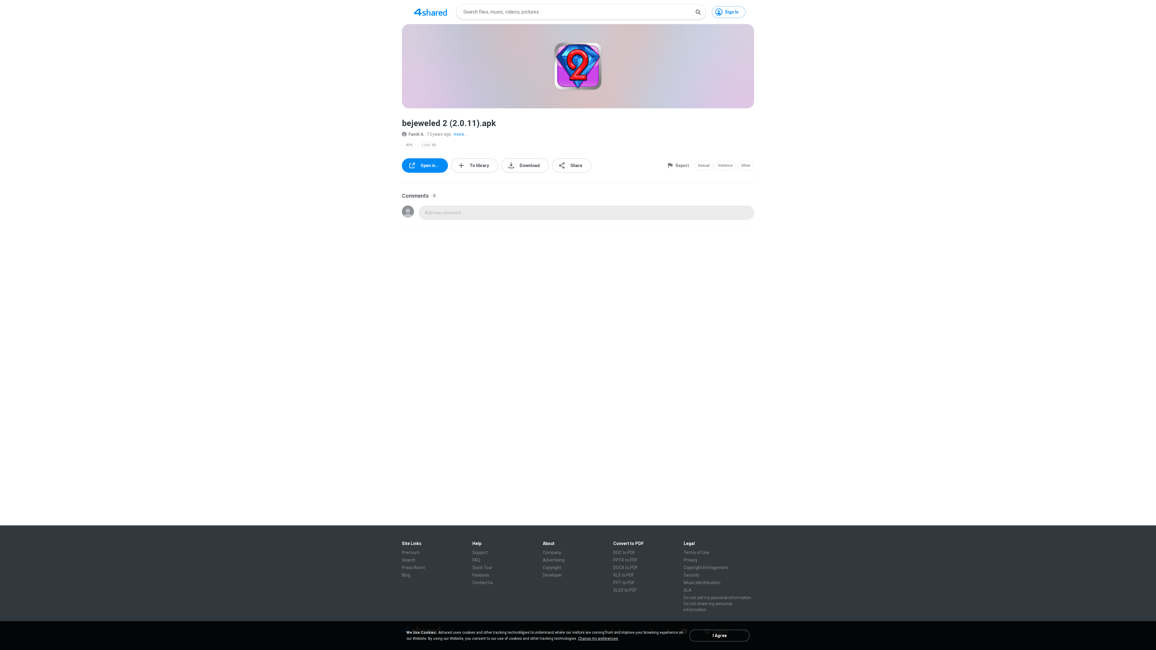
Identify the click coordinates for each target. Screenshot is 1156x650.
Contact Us (482, 582)
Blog (406, 575)
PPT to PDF (624, 582)
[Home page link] (430, 12)
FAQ (476, 560)
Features (480, 575)
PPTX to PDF (625, 560)
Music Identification (702, 582)
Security (691, 575)
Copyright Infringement (706, 567)
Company (552, 552)
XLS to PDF (623, 575)
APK (409, 145)
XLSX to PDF (625, 590)
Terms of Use (696, 552)
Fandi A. (416, 134)
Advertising (553, 560)
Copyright (552, 567)
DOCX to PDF (625, 567)
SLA (687, 590)
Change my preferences (598, 638)
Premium (411, 552)
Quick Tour (482, 567)
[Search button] (698, 12)
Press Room (413, 567)
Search (408, 560)
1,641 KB (428, 145)
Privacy (691, 560)
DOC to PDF (624, 552)
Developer (552, 575)
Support (480, 552)
